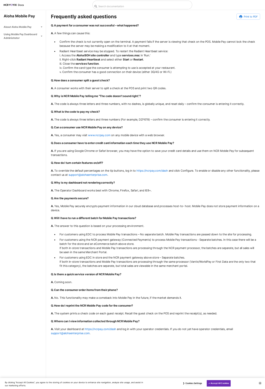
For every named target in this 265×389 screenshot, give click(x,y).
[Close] (260, 383)
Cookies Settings (193, 383)
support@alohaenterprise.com (88, 174)
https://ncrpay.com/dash (152, 170)
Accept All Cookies (220, 383)
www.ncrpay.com (99, 135)
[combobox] (142, 6)
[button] (23, 26)
